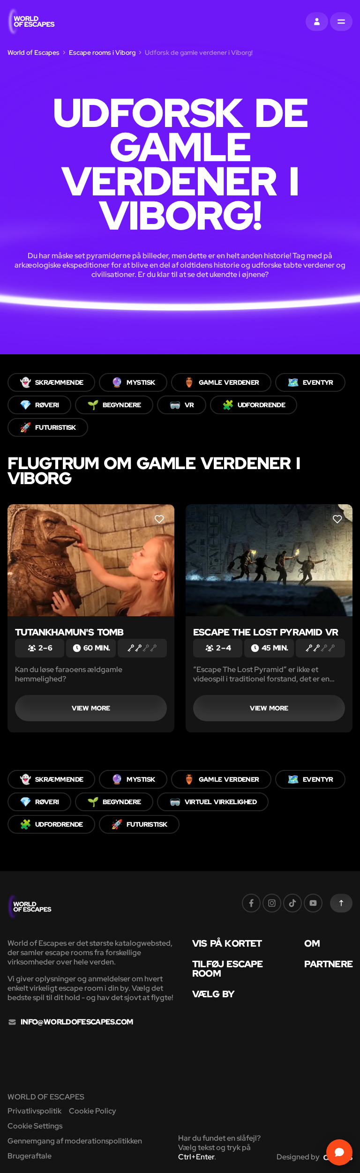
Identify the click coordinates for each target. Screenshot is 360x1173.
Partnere (328, 964)
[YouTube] (313, 903)
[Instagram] (271, 903)
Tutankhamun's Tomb (69, 632)
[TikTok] (292, 903)
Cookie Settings (35, 1126)
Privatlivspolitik (34, 1111)
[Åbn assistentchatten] (339, 1152)
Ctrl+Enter (196, 1157)
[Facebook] (251, 903)
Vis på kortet (227, 943)
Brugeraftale (30, 1156)
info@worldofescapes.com (77, 1022)
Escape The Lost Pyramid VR (265, 632)
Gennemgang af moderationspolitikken (75, 1141)
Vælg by (213, 994)
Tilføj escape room (227, 968)
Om (311, 943)
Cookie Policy (92, 1111)
